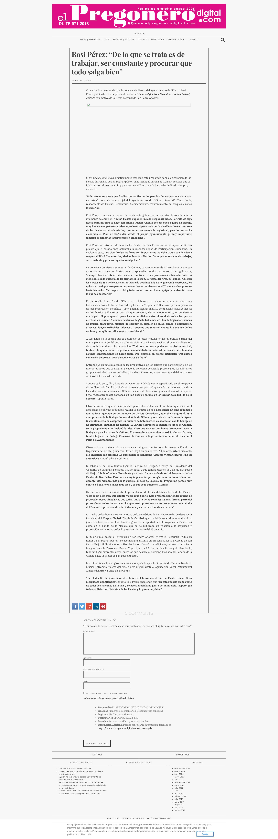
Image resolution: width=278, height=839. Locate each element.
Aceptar (205, 834)
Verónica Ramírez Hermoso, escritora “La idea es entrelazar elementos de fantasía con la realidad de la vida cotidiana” (82, 785)
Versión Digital (176, 40)
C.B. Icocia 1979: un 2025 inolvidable (75, 768)
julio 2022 (178, 788)
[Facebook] (75, 606)
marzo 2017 (179, 810)
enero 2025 (179, 771)
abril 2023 (178, 780)
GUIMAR (77, 81)
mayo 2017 (179, 805)
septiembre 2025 (182, 768)
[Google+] (89, 606)
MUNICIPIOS (156, 40)
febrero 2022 (180, 796)
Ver (90, 834)
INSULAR (143, 40)
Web (85, 681)
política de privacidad (116, 693)
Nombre (87, 658)
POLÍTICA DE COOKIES (133, 818)
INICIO (83, 40)
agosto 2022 (180, 785)
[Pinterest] (103, 606)
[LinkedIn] (96, 606)
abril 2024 (179, 774)
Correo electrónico (93, 670)
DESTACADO (95, 40)
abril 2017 (178, 808)
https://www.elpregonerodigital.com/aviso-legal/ (125, 728)
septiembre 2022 (182, 782)
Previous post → (182, 755)
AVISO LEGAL (113, 818)
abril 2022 (178, 791)
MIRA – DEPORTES (113, 40)
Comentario (89, 631)
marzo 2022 (179, 794)
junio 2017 (179, 802)
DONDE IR (130, 40)
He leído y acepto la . (106, 693)
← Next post (95, 755)
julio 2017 (178, 799)
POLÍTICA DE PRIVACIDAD (159, 818)
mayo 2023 (179, 777)
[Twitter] (82, 606)
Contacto (193, 40)
